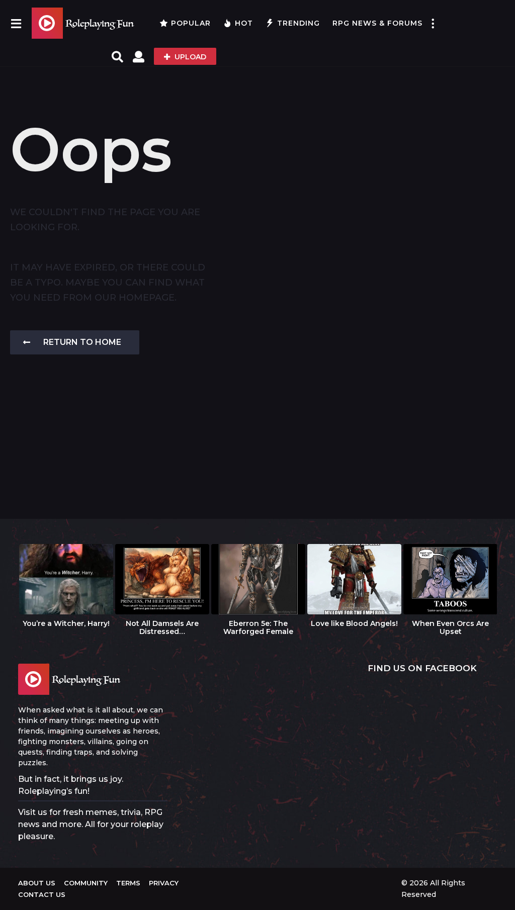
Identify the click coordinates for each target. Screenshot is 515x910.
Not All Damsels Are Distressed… (162, 627)
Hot (244, 23)
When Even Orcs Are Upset (450, 627)
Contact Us (41, 894)
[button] (16, 23)
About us (36, 883)
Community (86, 883)
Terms (128, 883)
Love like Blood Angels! (354, 623)
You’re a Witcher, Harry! (66, 623)
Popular (191, 23)
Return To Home (82, 342)
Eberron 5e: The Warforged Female (258, 627)
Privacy (164, 883)
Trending (298, 23)
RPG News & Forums (377, 23)
